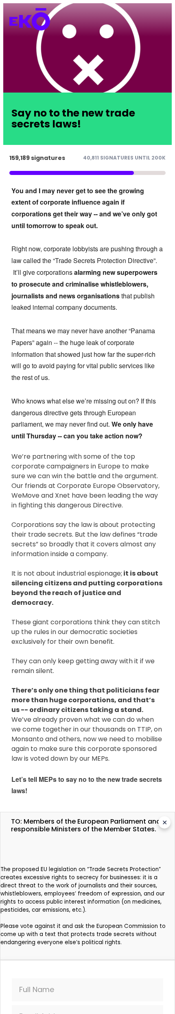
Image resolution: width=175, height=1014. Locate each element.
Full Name (36, 989)
